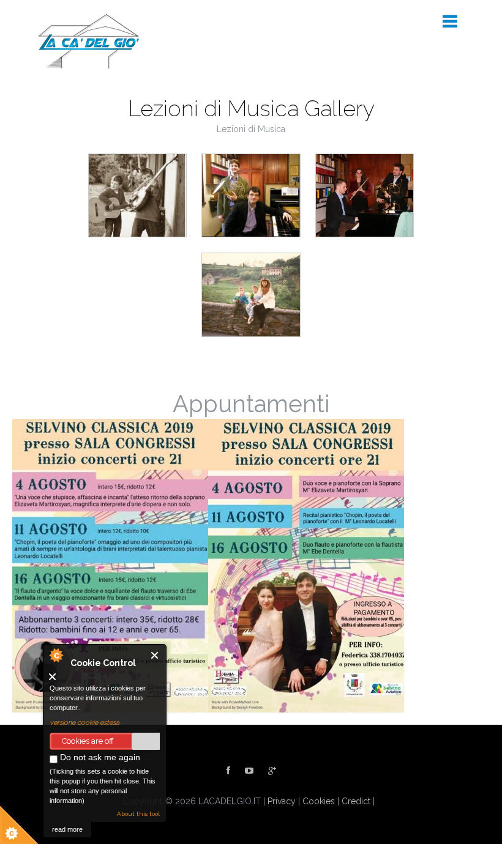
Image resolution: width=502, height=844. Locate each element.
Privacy (282, 801)
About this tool (138, 813)
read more (67, 829)
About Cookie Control (55, 655)
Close (155, 655)
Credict (356, 801)
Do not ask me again (99, 757)
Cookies (318, 801)
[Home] (89, 41)
